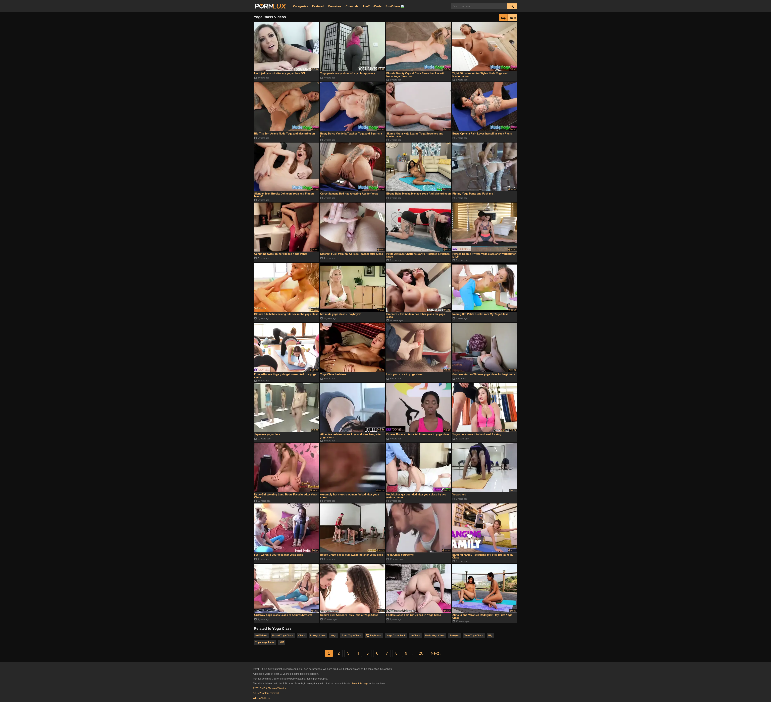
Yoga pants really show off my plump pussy (347, 73)
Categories (300, 6)
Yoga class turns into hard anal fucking (476, 434)
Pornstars (335, 6)
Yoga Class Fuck (396, 635)
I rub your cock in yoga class (404, 374)
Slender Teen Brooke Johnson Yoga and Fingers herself (284, 195)
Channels (352, 6)
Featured (318, 6)
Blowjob (454, 635)
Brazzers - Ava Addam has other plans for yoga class (415, 315)
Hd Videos (261, 635)
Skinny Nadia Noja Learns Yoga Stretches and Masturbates (414, 135)
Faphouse (375, 635)
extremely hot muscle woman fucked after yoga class (349, 496)
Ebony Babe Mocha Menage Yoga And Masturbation (418, 193)
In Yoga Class (318, 635)
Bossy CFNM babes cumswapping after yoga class (351, 554)
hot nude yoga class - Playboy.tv (340, 314)
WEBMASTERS (261, 698)
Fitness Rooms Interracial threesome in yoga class (417, 434)
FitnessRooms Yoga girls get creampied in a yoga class (285, 376)
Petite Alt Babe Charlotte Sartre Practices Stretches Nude (418, 255)
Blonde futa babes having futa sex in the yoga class (286, 314)
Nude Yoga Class (435, 635)
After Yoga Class (351, 635)
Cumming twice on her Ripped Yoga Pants (280, 253)
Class (301, 635)
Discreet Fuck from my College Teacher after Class (351, 253)
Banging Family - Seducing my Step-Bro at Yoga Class (482, 556)
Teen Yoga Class (473, 635)
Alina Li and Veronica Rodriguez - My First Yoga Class (482, 616)
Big (490, 635)
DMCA (263, 688)
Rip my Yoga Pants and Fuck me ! (473, 193)
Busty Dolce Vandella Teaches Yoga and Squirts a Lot (351, 135)
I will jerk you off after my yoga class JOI (279, 73)
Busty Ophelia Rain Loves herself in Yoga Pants (482, 133)
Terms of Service (277, 688)
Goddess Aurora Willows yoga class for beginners (483, 374)
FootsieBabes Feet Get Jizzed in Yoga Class (413, 614)
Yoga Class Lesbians (333, 374)
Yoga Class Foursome (400, 554)
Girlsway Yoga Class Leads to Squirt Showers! (283, 614)
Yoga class (459, 494)
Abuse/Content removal (266, 693)
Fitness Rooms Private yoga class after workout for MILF (484, 255)
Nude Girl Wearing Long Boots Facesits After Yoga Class (285, 496)
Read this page (360, 683)
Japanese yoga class (267, 434)
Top (503, 17)
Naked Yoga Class (282, 635)
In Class (415, 635)
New (513, 17)
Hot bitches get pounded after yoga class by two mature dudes (416, 496)
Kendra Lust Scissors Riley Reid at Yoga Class (349, 614)
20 (421, 653)
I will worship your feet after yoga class (278, 554)
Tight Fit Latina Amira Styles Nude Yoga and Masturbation (480, 75)
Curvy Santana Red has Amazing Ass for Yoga (349, 193)
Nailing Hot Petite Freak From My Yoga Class (480, 314)
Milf (282, 642)
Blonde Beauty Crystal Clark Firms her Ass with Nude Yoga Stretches (415, 75)
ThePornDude (372, 6)
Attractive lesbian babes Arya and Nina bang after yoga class (350, 436)
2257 (256, 688)
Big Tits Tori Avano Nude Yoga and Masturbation (284, 133)
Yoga (334, 635)
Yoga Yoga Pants (264, 642)
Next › (436, 653)
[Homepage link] (270, 6)
